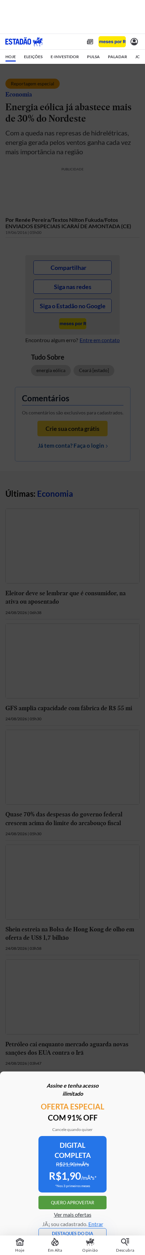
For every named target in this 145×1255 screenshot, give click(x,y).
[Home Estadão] (23, 41)
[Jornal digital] (90, 41)
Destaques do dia (72, 1233)
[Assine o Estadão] (112, 42)
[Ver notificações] (134, 41)
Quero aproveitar (72, 1202)
